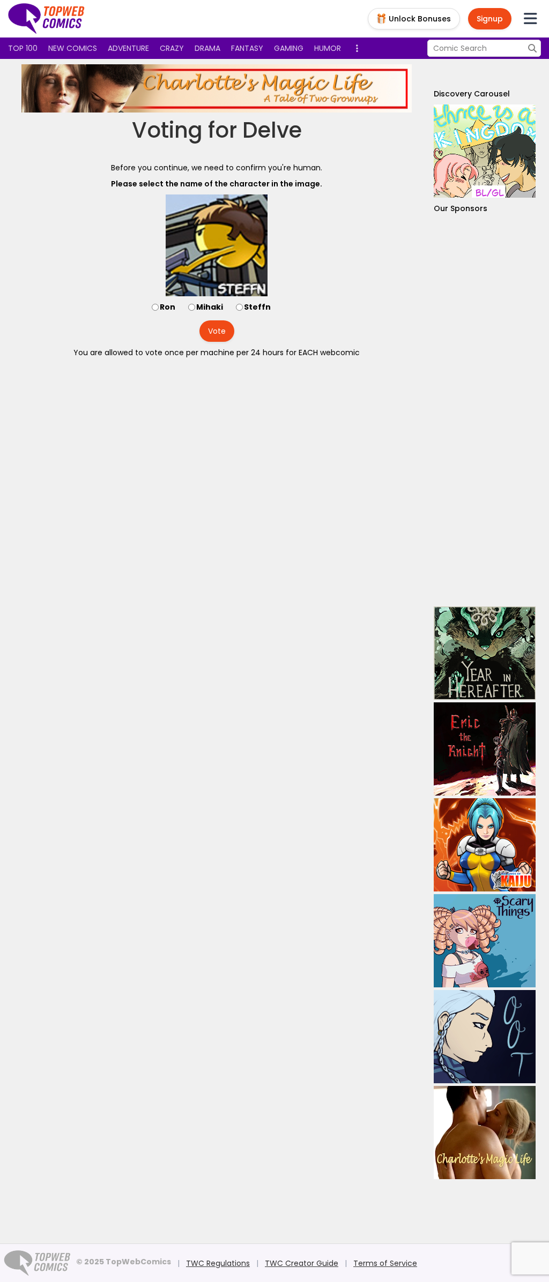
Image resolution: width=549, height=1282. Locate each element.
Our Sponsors (460, 208)
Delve (272, 130)
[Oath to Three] (484, 1036)
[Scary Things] (484, 940)
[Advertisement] (485, 410)
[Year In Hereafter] (484, 653)
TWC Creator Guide (301, 1263)
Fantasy (247, 48)
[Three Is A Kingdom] (484, 151)
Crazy (172, 48)
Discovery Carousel (472, 93)
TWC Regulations (218, 1263)
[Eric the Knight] (484, 749)
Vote (217, 331)
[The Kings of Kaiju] (484, 844)
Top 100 (23, 48)
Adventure (128, 48)
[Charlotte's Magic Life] (216, 88)
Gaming (288, 48)
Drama (207, 48)
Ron (167, 307)
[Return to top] (46, 19)
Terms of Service (385, 1263)
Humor (327, 48)
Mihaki (209, 307)
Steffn (257, 307)
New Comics (72, 48)
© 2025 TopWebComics (123, 1261)
